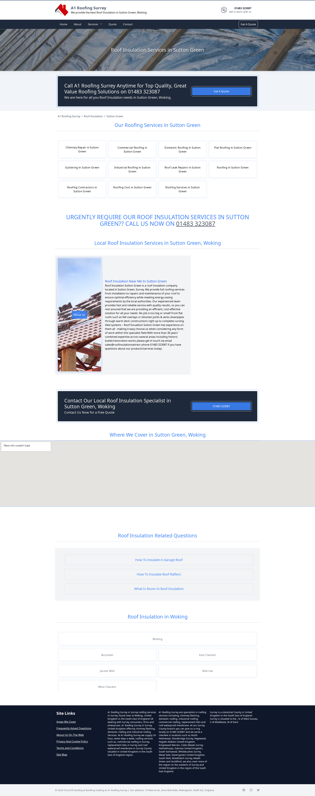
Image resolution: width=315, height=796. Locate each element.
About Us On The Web (70, 735)
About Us (79, 315)
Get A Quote (248, 24)
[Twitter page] (258, 790)
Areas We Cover (66, 722)
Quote (112, 24)
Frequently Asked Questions (73, 728)
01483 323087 (195, 224)
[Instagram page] (251, 790)
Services (93, 24)
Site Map (61, 754)
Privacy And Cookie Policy (72, 741)
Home (63, 24)
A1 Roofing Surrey (88, 8)
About (77, 24)
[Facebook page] (243, 790)
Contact (128, 24)
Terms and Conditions (70, 748)
